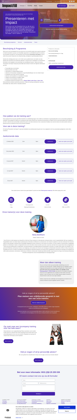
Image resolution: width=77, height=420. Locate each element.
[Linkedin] (74, 1)
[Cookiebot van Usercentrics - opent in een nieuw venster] (8, 418)
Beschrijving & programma (10, 42)
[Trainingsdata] (41, 20)
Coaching (4, 403)
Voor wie (20, 42)
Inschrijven (48, 402)
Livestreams (34, 402)
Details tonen (18, 417)
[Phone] (70, 1)
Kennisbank (49, 1)
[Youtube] (72, 1)
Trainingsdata (47, 19)
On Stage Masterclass (21, 403)
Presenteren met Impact (22, 402)
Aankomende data (28, 42)
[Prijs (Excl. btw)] (59, 20)
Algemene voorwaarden (51, 403)
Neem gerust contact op (46, 190)
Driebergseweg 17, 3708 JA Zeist (47, 271)
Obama (25, 80)
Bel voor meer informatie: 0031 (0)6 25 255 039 (38, 372)
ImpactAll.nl (7, 1)
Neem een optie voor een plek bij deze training (56, 29)
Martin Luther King (32, 80)
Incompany (4, 402)
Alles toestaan (67, 407)
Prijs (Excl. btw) (65, 19)
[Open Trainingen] (25, 5)
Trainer (35, 42)
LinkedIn (63, 403)
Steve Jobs (40, 80)
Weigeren (67, 411)
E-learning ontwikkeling (37, 403)
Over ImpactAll (58, 1)
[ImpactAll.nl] (3, 1)
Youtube (63, 402)
